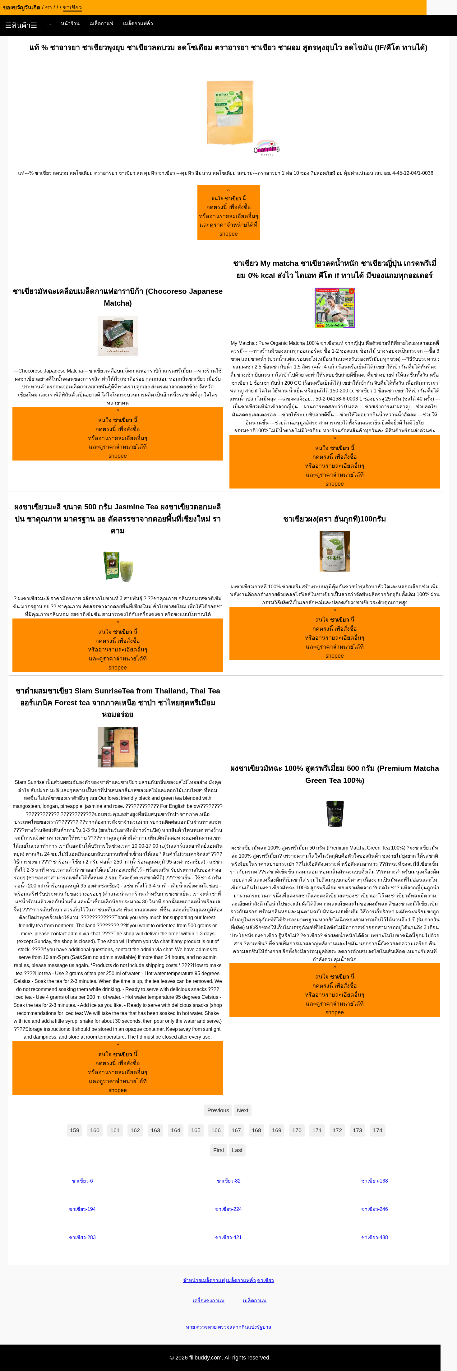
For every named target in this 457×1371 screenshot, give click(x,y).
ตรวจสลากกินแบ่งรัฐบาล (244, 1327)
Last (237, 1150)
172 (337, 1130)
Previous (218, 1110)
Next (242, 1110)
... (49, 23)
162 (135, 1130)
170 (297, 1130)
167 (236, 1130)
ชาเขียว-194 (82, 1209)
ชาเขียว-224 (228, 1209)
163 (155, 1130)
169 (276, 1130)
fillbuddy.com (205, 1358)
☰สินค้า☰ (21, 25)
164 (175, 1130)
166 (216, 1130)
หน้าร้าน (70, 23)
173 (357, 1130)
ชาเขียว (265, 1280)
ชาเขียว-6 (82, 1180)
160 (94, 1130)
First (218, 1150)
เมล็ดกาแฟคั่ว (138, 23)
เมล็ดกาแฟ (101, 23)
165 (196, 1130)
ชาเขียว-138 (374, 1180)
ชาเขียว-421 (228, 1237)
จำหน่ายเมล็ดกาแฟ (204, 1280)
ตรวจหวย (206, 1327)
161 (115, 1130)
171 (317, 1130)
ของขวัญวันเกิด (21, 7)
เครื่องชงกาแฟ (208, 1300)
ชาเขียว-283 (82, 1237)
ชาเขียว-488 (374, 1237)
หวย (190, 1327)
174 (377, 1130)
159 (74, 1130)
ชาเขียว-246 (374, 1209)
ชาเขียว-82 (229, 1180)
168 (256, 1130)
